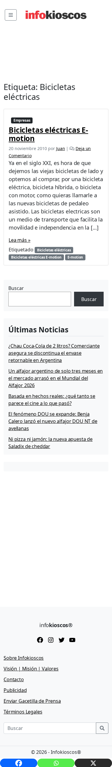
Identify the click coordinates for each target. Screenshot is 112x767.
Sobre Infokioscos (24, 658)
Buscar (16, 288)
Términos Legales (23, 711)
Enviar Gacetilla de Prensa (32, 701)
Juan (60, 148)
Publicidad (15, 690)
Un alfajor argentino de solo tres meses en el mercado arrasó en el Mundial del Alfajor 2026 (55, 378)
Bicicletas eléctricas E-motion (48, 134)
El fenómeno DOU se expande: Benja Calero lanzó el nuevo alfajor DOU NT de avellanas (52, 421)
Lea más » (19, 240)
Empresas (21, 120)
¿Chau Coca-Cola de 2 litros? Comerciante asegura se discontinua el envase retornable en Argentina (54, 353)
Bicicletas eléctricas (54, 250)
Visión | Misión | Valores (31, 668)
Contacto (14, 679)
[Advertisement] (56, 535)
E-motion (75, 257)
